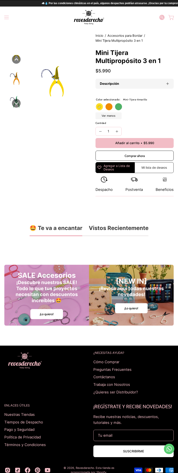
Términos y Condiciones (25, 444)
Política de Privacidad (22, 437)
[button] (162, 17)
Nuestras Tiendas (19, 414)
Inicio (99, 36)
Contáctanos (104, 377)
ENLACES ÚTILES (17, 405)
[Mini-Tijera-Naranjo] (108, 106)
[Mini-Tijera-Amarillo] (99, 106)
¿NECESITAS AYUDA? (108, 353)
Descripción (109, 84)
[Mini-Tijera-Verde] (118, 106)
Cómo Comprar (106, 362)
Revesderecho (85, 468)
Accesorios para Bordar (124, 36)
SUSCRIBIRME (133, 451)
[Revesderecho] (89, 17)
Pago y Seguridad (19, 429)
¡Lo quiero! (47, 314)
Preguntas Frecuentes (112, 369)
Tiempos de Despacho (23, 422)
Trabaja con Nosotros (111, 384)
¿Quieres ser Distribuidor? (115, 392)
